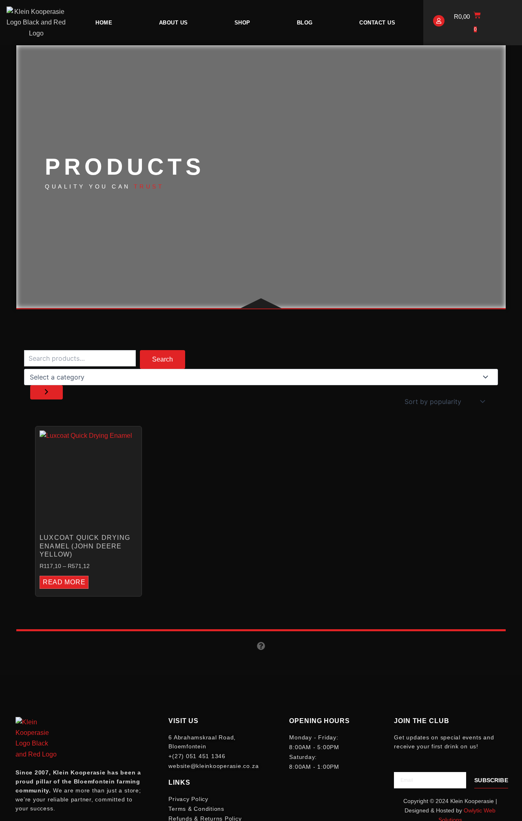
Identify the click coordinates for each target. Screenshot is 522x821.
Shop (242, 23)
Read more (64, 582)
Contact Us (377, 23)
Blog (305, 23)
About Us (173, 23)
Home (103, 23)
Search (162, 359)
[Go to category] (46, 392)
